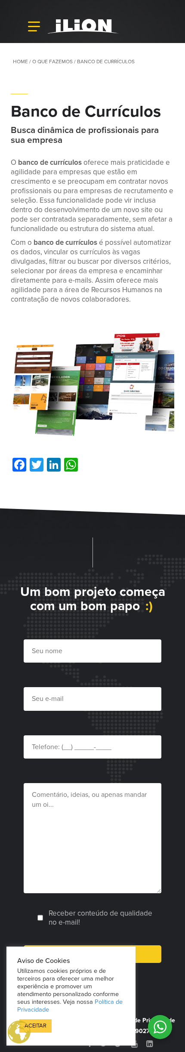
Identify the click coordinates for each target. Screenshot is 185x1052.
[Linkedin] (149, 1044)
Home (20, 62)
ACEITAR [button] (35, 1025)
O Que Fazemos (52, 62)
